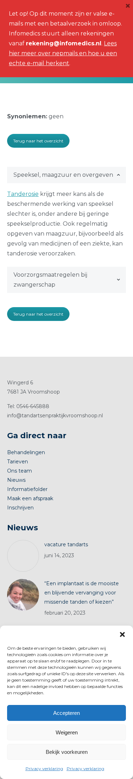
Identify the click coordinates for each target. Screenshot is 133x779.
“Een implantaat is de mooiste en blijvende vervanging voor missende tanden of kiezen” (81, 592)
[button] (122, 634)
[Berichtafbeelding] (23, 556)
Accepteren (66, 713)
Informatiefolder (27, 489)
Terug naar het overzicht (38, 140)
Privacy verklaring (44, 768)
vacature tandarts (66, 544)
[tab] (66, 175)
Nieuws (16, 480)
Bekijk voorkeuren (67, 752)
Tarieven (17, 461)
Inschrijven (20, 507)
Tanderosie (23, 194)
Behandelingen (26, 452)
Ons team (19, 471)
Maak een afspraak (30, 498)
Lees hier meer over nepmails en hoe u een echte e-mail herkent (63, 53)
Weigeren (67, 732)
